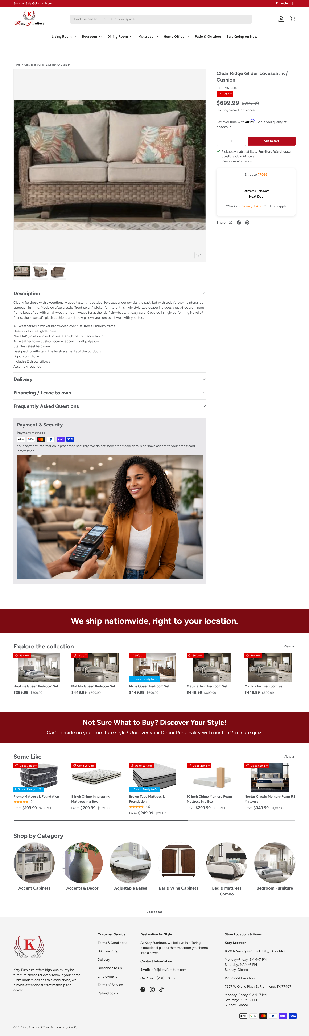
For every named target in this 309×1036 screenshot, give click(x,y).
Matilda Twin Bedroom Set (207, 686)
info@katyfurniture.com (169, 970)
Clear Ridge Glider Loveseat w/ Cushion (47, 64)
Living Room (62, 36)
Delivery (104, 960)
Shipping (222, 110)
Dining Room (117, 36)
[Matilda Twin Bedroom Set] (212, 667)
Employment (107, 976)
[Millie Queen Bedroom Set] (154, 667)
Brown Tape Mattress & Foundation (147, 799)
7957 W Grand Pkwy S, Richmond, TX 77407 (258, 986)
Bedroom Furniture (275, 888)
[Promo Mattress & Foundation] (39, 777)
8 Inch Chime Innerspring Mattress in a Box (90, 799)
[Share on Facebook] (239, 222)
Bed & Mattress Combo (226, 891)
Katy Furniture (31, 1027)
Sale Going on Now (242, 36)
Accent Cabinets (34, 888)
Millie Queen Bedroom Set (149, 686)
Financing (283, 3)
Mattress (145, 36)
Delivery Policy (252, 206)
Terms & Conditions (112, 943)
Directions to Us (110, 968)
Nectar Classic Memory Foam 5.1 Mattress (269, 799)
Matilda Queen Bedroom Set (93, 686)
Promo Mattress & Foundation (36, 796)
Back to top (154, 912)
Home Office (174, 36)
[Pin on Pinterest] (247, 222)
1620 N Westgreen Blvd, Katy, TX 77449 (255, 951)
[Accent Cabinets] (34, 862)
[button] (293, 19)
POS (43, 1027)
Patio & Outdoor (208, 36)
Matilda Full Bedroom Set (264, 686)
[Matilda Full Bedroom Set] (270, 667)
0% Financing (108, 951)
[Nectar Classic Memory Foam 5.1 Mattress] (270, 777)
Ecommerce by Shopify (64, 1027)
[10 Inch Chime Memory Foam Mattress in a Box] (212, 777)
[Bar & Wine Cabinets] (178, 862)
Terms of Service (110, 985)
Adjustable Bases (130, 888)
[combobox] (161, 19)
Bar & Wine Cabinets (178, 888)
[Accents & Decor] (82, 862)
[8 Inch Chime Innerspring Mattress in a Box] (96, 777)
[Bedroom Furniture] (274, 862)
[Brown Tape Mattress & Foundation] (154, 777)
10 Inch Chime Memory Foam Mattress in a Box (209, 799)
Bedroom (89, 36)
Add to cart (271, 141)
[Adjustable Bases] (130, 862)
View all (290, 646)
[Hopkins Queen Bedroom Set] (39, 667)
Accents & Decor (82, 888)
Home (16, 64)
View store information (237, 161)
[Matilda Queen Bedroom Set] (96, 667)
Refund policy (108, 993)
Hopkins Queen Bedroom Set (35, 686)
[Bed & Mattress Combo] (226, 862)
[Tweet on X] (230, 222)
